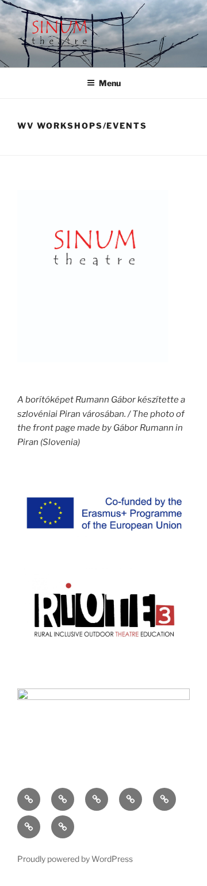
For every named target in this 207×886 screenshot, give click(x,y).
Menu (110, 83)
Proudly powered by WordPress (75, 859)
